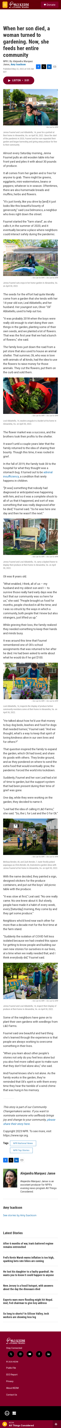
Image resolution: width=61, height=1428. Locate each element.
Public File (11, 1368)
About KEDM (12, 1388)
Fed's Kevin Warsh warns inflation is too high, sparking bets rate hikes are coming (28, 1259)
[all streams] (57, 1424)
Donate (51, 4)
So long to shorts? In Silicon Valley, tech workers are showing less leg (26, 1315)
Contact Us (11, 1395)
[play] (5, 1424)
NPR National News (23, 1143)
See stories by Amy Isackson (19, 1215)
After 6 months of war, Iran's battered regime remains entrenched (28, 1245)
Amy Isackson (18, 64)
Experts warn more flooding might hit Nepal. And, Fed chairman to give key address (28, 1301)
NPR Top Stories (21, 1150)
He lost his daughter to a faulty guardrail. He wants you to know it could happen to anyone (28, 1273)
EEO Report (12, 1374)
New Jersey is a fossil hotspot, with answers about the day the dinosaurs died (28, 1287)
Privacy (9, 1381)
